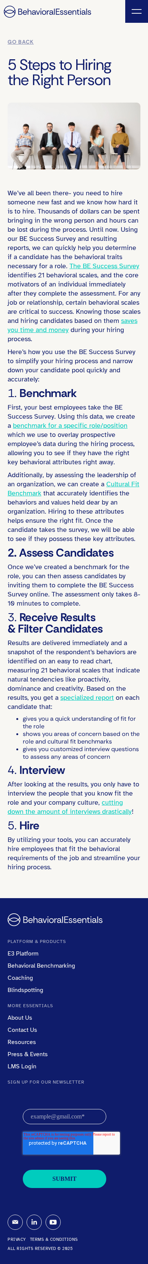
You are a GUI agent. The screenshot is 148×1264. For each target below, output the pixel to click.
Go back (21, 41)
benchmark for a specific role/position (70, 425)
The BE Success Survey (104, 266)
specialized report (87, 697)
